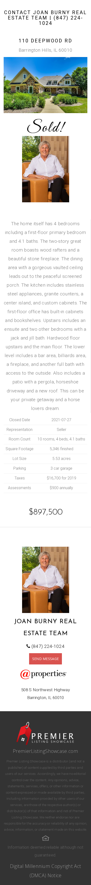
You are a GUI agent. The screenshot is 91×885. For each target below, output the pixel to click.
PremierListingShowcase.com (45, 751)
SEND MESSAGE (45, 658)
